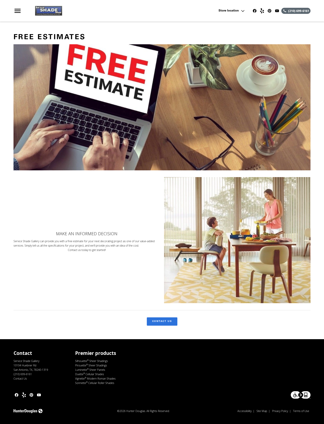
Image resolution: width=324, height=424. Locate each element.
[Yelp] (262, 11)
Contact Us (162, 321)
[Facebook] (255, 11)
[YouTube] (277, 11)
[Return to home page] (83, 11)
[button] (18, 11)
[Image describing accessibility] (300, 395)
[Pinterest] (269, 11)
